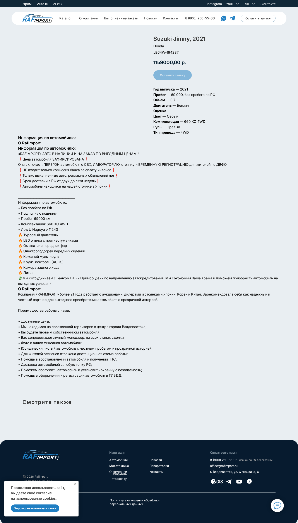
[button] (258, 18)
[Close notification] (75, 484)
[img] (37, 18)
